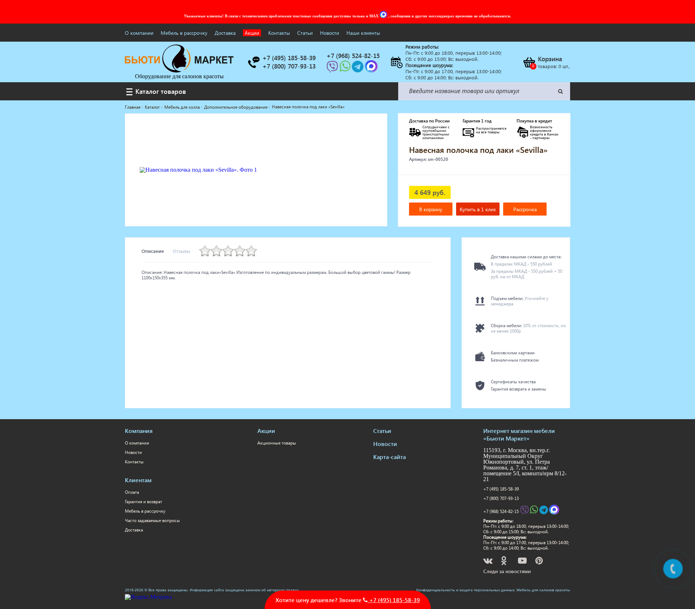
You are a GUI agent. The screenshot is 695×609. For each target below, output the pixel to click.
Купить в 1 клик (478, 209)
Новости (329, 32)
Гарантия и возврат (143, 501)
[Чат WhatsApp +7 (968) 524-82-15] (346, 69)
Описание (153, 251)
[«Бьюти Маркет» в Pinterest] (539, 562)
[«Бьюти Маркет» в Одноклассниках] (504, 562)
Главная (132, 107)
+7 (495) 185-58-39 (501, 489)
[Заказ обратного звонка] (253, 62)
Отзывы (181, 251)
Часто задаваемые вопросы (152, 520)
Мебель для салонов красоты (543, 589)
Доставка (225, 32)
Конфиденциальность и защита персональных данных (465, 589)
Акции (252, 32)
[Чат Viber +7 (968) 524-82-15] (333, 69)
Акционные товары (276, 443)
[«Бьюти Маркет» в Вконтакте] (488, 562)
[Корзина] (528, 62)
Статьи (305, 32)
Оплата (132, 492)
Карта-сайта (389, 456)
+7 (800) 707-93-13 (501, 498)
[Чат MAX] (384, 16)
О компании (139, 32)
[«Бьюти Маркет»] (179, 70)
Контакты (279, 32)
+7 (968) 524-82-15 (501, 511)
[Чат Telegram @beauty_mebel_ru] (358, 69)
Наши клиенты (363, 32)
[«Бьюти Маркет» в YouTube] (523, 562)
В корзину (430, 209)
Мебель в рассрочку (184, 32)
